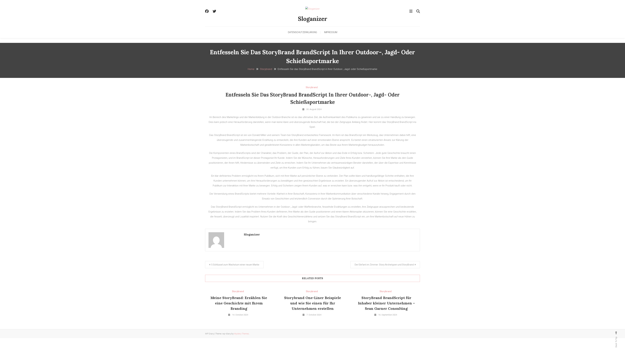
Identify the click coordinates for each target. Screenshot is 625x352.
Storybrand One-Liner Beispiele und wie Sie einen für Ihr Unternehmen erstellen (312, 303)
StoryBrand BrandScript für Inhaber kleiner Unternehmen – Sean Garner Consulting (386, 303)
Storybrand (312, 87)
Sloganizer (312, 18)
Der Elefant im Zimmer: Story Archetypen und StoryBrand (384, 264)
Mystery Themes (241, 333)
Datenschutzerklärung (302, 32)
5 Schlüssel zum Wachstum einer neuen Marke (235, 264)
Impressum (330, 32)
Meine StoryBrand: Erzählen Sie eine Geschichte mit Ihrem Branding (238, 303)
